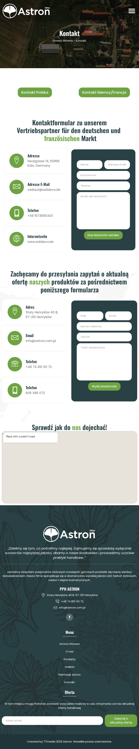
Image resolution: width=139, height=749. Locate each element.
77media (49, 741)
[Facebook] (69, 617)
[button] (131, 10)
